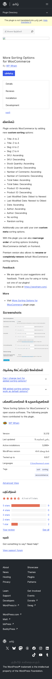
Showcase (32, 567)
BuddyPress (10, 629)
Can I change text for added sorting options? (15, 379)
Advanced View (11, 483)
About (6, 567)
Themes (31, 572)
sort (38, 469)
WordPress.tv (11, 605)
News (6, 572)
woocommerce (41, 475)
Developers (8, 600)
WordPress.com (12, 614)
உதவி (8, 112)
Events (31, 595)
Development (12, 105)
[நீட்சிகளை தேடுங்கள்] (32, 31)
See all (46, 529)
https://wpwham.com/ (35, 286)
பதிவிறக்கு (9, 73)
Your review (9, 529)
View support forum (13, 550)
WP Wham (11, 65)
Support (7, 595)
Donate (32, 600)
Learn (5, 590)
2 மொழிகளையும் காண (39, 463)
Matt (7, 619)
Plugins (31, 577)
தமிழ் (11, 641)
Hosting (7, 577)
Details (9, 83)
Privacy (6, 582)
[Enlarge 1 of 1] (45, 320)
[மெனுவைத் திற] (47, 4)
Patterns (31, 582)
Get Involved (34, 590)
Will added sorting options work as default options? (16, 390)
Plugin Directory (10, 12)
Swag (31, 605)
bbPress (8, 624)
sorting (45, 469)
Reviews (10, 91)
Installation (11, 98)
